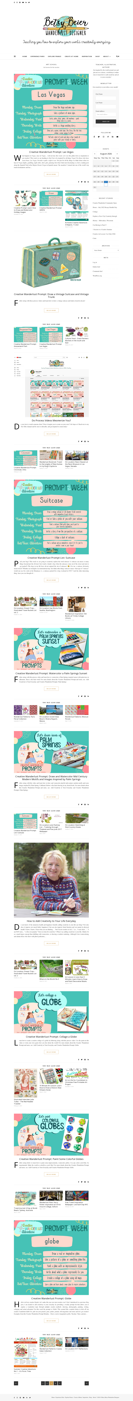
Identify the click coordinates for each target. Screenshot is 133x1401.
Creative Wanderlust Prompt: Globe (51, 1298)
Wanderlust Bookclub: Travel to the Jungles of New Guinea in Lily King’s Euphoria (51, 464)
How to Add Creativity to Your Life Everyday (51, 921)
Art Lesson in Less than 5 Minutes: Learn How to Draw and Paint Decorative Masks (76, 979)
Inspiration (87, 56)
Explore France (54, 56)
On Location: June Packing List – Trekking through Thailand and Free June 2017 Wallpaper (51, 828)
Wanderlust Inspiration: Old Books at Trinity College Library (76, 616)
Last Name (99, 103)
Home (24, 56)
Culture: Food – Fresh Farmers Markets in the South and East (77, 340)
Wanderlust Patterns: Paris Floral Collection (24, 718)
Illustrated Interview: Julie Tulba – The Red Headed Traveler (24, 1101)
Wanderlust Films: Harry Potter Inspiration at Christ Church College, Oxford (50, 1204)
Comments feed (97, 271)
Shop (97, 56)
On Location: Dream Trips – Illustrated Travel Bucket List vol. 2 (25, 610)
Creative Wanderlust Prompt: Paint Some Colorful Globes (51, 1159)
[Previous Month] (94, 154)
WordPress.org (97, 276)
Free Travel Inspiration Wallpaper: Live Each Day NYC (76, 1203)
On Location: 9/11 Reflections (76, 1349)
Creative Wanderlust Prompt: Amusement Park (25, 345)
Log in (95, 262)
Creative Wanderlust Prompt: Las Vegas (51, 151)
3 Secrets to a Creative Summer (102, 229)
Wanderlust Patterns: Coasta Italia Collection (51, 1350)
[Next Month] (117, 154)
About (106, 56)
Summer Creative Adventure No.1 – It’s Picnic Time (25, 1370)
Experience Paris (37, 56)
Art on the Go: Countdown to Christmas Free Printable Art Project (76, 1082)
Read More (51, 174)
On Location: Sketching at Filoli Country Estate (75, 826)
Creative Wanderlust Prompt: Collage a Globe (51, 1036)
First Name (99, 94)
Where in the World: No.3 (49, 979)
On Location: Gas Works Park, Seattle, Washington (51, 609)
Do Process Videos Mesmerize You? (51, 420)
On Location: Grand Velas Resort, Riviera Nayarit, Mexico (49, 719)
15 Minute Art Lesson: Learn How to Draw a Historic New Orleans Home (51, 1088)
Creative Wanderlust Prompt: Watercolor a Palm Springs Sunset (51, 673)
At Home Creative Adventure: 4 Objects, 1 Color (76, 224)
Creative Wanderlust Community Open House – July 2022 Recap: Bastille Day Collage (105, 207)
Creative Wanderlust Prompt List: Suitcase (51, 557)
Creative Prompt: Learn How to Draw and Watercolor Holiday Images (25, 210)
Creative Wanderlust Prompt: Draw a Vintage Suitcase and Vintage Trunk (51, 296)
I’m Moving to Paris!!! (100, 225)
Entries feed (96, 267)
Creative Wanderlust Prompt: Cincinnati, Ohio (25, 469)
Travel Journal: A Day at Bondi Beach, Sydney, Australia (25, 1209)
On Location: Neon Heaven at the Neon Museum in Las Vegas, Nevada (76, 464)
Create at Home (71, 56)
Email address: (100, 111)
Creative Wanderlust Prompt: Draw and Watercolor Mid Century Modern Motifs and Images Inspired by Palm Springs (51, 778)
